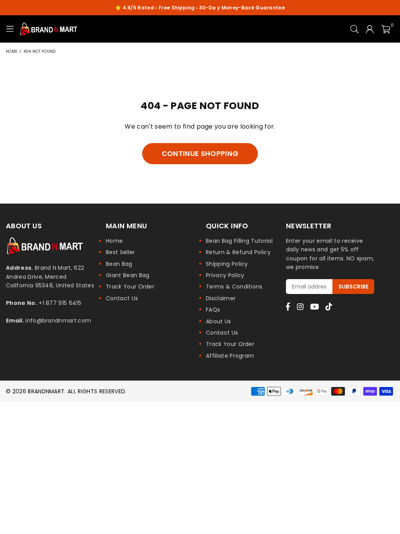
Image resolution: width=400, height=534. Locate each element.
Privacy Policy (225, 275)
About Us (218, 321)
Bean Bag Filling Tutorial (239, 241)
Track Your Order (130, 286)
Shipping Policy (227, 264)
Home (11, 51)
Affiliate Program (230, 356)
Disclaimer (221, 298)
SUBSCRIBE (353, 286)
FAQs (213, 310)
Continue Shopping (200, 153)
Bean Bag (119, 264)
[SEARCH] (354, 29)
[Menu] (10, 29)
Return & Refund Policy (238, 252)
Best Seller (120, 252)
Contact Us (122, 298)
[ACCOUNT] (369, 29)
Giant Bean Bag (127, 275)
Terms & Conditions (234, 286)
